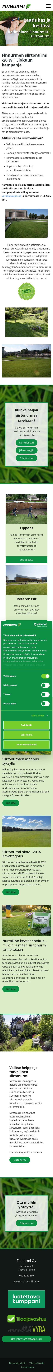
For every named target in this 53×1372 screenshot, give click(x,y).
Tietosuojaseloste (17, 1363)
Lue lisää (11, 803)
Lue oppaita (26, 559)
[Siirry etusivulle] (16, 6)
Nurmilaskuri (26, 442)
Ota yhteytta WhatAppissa (25, 1339)
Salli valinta (26, 734)
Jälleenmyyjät (26, 450)
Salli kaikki (26, 725)
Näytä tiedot (37, 715)
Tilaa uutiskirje (36, 1363)
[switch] (45, 685)
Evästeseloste (27, 1367)
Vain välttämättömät (26, 744)
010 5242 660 (26, 1275)
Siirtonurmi (19, 1160)
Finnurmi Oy (26, 1260)
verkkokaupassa (11, 196)
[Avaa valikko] (48, 6)
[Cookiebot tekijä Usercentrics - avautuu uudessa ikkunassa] (35, 625)
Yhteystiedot (27, 458)
